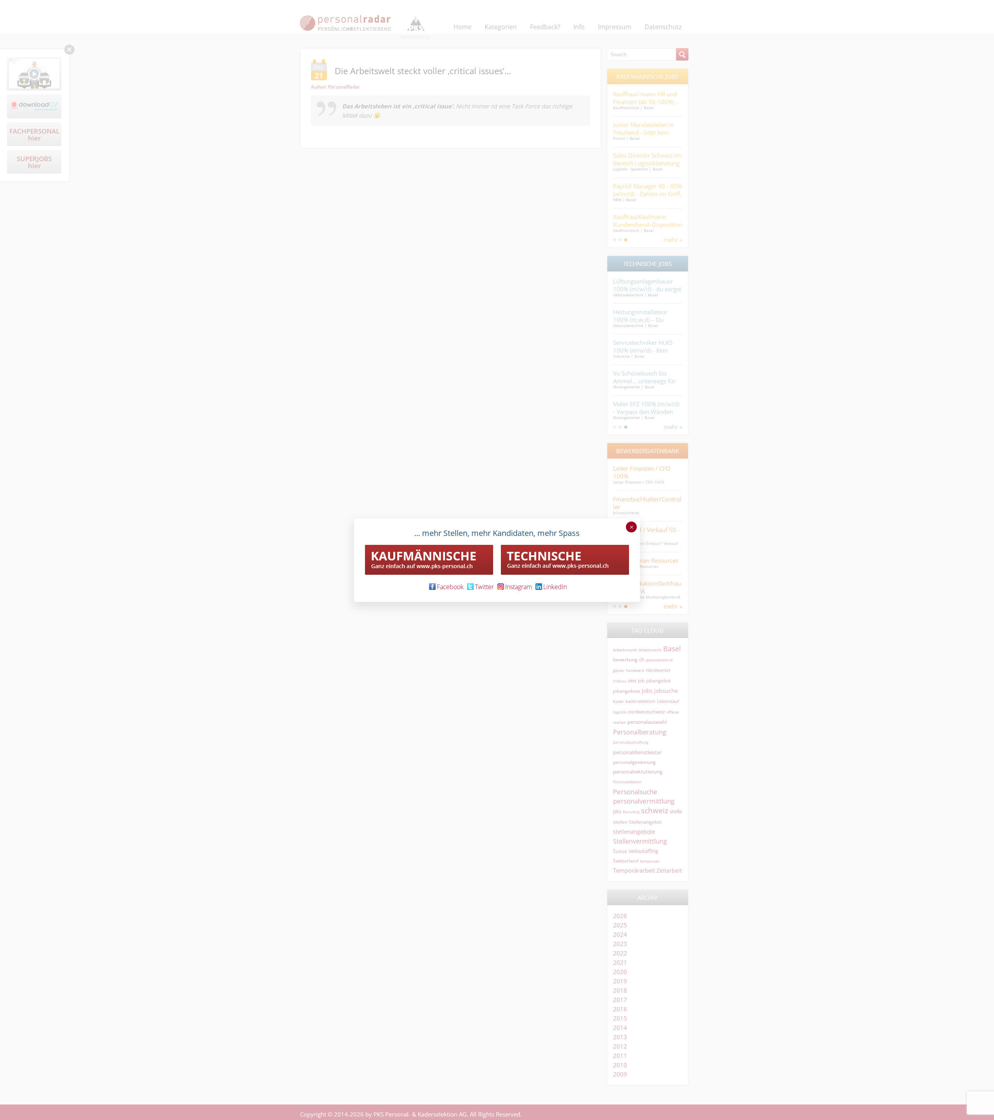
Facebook (450, 587)
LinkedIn (555, 587)
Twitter (484, 587)
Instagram (518, 587)
